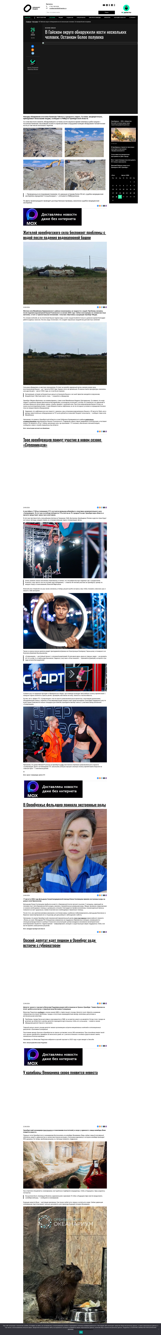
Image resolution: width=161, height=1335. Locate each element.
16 (134, 189)
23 (134, 193)
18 (116, 193)
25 (116, 196)
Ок (81, 1332)
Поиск (106, 12)
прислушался (48, 1130)
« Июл (113, 175)
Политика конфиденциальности (83, 1329)
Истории (35, 21)
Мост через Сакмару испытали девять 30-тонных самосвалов (123, 161)
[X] (104, 206)
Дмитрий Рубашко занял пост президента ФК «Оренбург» (120, 166)
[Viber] (106, 206)
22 (130, 193)
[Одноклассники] (32, 49)
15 (130, 189)
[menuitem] (27, 17)
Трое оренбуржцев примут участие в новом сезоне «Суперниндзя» (62, 442)
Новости (53, 27)
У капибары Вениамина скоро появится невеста (60, 1072)
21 (127, 193)
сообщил (41, 1012)
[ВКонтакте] (32, 46)
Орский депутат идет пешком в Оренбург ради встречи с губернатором (59, 942)
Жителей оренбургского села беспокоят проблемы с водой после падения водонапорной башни (64, 234)
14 (127, 189)
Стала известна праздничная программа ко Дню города (120, 155)
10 (113, 189)
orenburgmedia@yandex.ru (57, 8)
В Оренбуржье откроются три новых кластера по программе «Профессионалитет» (122, 149)
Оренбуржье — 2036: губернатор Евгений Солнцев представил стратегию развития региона (121, 123)
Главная (28, 21)
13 (123, 189)
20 (123, 193)
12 (120, 189)
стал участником (80, 918)
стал (62, 765)
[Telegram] (33, 53)
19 (120, 193)
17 (113, 193)
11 (116, 189)
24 (113, 196)
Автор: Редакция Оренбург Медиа (32, 68)
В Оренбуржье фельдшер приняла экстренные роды (64, 804)
